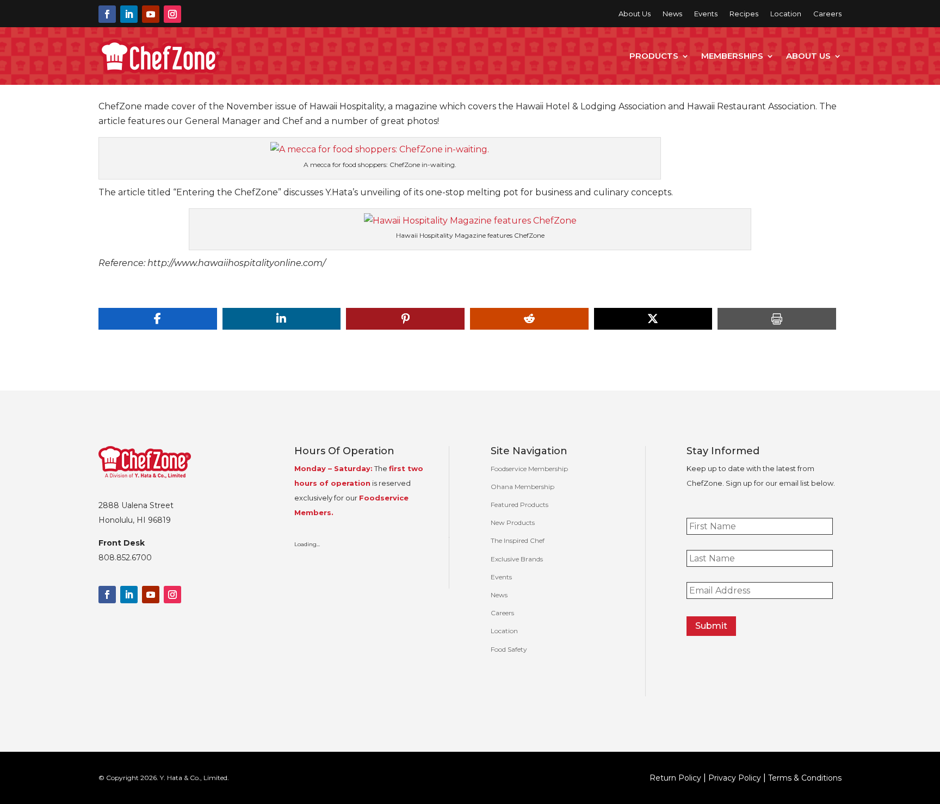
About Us (635, 14)
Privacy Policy (734, 778)
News (672, 14)
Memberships (732, 56)
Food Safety (509, 649)
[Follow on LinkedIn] (129, 14)
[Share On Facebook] (157, 319)
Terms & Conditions (805, 778)
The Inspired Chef (518, 540)
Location (785, 14)
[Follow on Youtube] (150, 14)
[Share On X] (653, 319)
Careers (827, 14)
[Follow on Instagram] (172, 14)
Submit (711, 626)
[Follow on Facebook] (107, 14)
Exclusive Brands (517, 559)
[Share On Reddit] (529, 319)
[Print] (777, 319)
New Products (513, 522)
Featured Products (519, 504)
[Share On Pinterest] (405, 319)
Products (653, 56)
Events (706, 14)
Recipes (743, 14)
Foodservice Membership (529, 469)
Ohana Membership (522, 487)
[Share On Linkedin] (281, 319)
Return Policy (675, 778)
